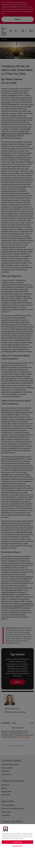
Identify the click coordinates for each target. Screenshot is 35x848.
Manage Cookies (17, 846)
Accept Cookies (17, 842)
